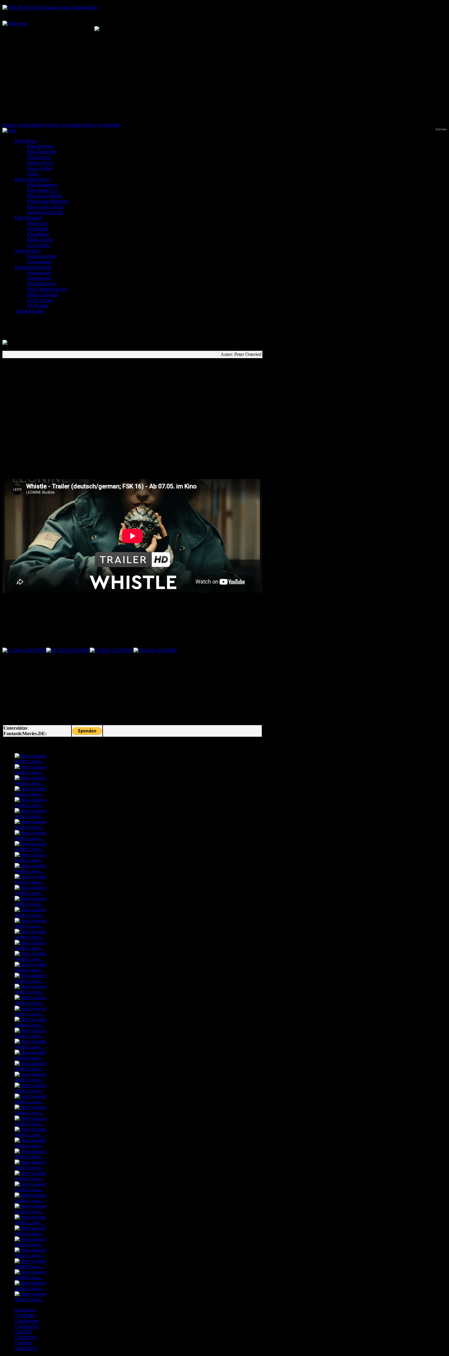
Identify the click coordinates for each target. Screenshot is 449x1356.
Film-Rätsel (38, 234)
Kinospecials (39, 272)
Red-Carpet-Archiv (45, 206)
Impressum (25, 1309)
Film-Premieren (42, 184)
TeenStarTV (26, 1348)
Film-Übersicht (41, 151)
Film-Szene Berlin (44, 195)
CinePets (23, 1342)
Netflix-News (40, 162)
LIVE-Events (40, 300)
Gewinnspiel (39, 261)
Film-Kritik (38, 228)
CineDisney (26, 1337)
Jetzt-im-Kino (28, 250)
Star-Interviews (41, 283)
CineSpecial (26, 1326)
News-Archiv (40, 168)
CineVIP (23, 1331)
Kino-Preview (40, 146)
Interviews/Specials (33, 267)
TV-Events (37, 305)
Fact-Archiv (38, 245)
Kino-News (26, 140)
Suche (33, 173)
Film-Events (38, 157)
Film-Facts (37, 223)
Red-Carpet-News (32, 179)
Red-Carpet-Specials (47, 289)
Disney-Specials (42, 294)
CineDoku (25, 1315)
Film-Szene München (47, 201)
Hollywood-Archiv (45, 212)
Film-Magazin (28, 217)
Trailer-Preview (30, 311)
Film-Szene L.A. (43, 190)
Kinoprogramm (42, 256)
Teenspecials (39, 278)
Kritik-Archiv (40, 239)
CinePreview (27, 1320)
